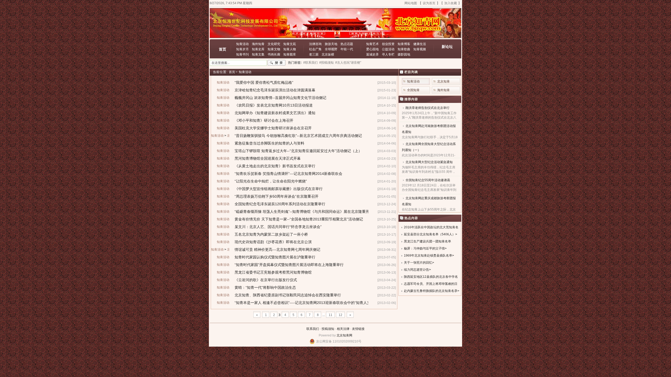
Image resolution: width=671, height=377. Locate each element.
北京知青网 (344, 335)
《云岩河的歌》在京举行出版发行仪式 (266, 280)
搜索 (276, 63)
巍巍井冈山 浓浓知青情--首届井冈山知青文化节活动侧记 (280, 98)
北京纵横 (328, 54)
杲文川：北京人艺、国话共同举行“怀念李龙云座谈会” (278, 227)
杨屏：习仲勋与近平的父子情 (424, 248)
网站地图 (410, 3)
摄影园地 (404, 54)
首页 (222, 49)
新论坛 (447, 47)
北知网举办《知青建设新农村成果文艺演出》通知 (275, 113)
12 (340, 315)
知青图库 (289, 54)
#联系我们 (310, 62)
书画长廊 (274, 54)
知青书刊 (242, 54)
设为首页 (429, 3)
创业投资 (388, 44)
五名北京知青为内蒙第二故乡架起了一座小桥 (271, 234)
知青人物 (289, 49)
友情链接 (358, 329)
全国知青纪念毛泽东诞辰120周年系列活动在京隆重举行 (280, 204)
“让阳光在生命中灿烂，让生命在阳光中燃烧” (271, 181)
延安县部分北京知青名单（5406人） (429, 234)
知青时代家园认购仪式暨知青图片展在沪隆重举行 (275, 257)
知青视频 (419, 49)
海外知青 (258, 44)
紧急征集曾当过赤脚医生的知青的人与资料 (269, 143)
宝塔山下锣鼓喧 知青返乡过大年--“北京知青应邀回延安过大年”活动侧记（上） (298, 151)
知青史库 (258, 49)
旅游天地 (331, 44)
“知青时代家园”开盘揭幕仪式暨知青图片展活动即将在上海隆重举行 (289, 265)
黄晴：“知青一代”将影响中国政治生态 (265, 287)
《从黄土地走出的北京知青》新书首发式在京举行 (275, 166)
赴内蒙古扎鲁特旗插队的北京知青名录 (430, 291)
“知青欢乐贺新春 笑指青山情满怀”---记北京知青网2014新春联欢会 (288, 173)
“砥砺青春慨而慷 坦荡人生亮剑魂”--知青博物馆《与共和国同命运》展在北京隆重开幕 (304, 211)
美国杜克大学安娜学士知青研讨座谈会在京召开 (273, 128)
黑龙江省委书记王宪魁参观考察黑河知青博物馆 (273, 272)
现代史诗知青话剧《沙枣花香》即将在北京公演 (273, 242)
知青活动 (242, 44)
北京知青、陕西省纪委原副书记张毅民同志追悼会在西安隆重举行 (288, 295)
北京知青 (443, 81)
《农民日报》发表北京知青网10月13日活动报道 (274, 105)
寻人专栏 (388, 54)
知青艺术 (372, 44)
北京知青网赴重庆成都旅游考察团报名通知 (429, 201)
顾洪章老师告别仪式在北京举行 (427, 108)
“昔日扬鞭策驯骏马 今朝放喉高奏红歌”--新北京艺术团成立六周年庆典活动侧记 (298, 136)
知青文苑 (289, 44)
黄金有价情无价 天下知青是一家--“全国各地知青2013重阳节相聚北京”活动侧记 (299, 219)
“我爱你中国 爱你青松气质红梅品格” (264, 82)
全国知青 (413, 90)
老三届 (313, 54)
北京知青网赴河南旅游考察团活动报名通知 (429, 129)
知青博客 (404, 44)
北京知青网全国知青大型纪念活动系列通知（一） (429, 147)
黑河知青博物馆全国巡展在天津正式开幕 (268, 158)
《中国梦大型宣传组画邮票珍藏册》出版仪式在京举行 (279, 189)
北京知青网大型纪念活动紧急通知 (429, 162)
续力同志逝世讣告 (416, 269)
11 (330, 315)
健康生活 (419, 44)
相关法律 (343, 329)
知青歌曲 (404, 49)
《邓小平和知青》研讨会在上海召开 (264, 120)
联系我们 (312, 329)
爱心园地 (372, 49)
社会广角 (315, 49)
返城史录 (372, 54)
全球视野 (331, 49)
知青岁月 (242, 49)
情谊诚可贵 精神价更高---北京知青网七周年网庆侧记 (277, 249)
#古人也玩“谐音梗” (348, 62)
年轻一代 (346, 49)
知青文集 (258, 54)
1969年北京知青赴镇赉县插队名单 (428, 255)
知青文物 (274, 49)
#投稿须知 (326, 62)
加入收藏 (450, 3)
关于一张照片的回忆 (418, 262)
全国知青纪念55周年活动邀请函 (427, 180)
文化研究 (274, 44)
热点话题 (346, 44)
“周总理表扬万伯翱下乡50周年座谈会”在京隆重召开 (276, 196)
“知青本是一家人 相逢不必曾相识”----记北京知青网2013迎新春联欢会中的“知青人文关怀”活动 (311, 303)
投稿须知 (328, 329)
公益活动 (388, 49)
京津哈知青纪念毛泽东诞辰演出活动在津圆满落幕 (275, 90)
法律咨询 (315, 44)
